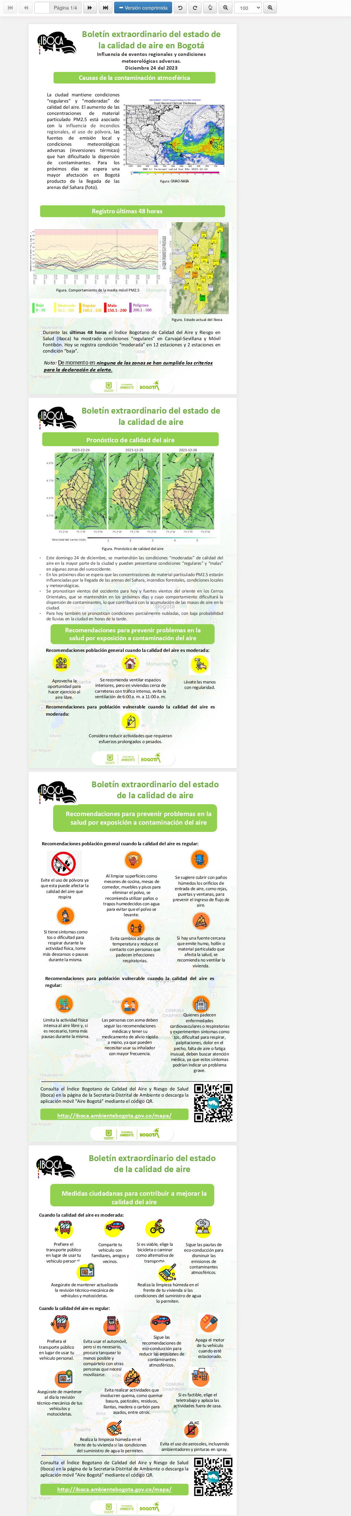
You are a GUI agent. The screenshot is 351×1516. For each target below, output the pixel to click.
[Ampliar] (270, 7)
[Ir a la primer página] (10, 7)
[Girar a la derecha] (195, 7)
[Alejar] (225, 7)
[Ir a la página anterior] (26, 7)
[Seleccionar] (210, 7)
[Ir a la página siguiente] (90, 7)
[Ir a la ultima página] (105, 7)
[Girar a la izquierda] (180, 7)
